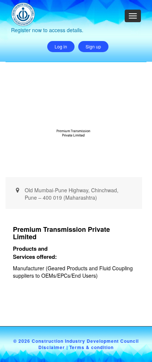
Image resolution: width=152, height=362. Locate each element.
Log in (61, 46)
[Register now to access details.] (47, 6)
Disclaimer (51, 347)
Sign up (93, 46)
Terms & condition (91, 347)
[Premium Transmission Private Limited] (73, 131)
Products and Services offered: (35, 252)
